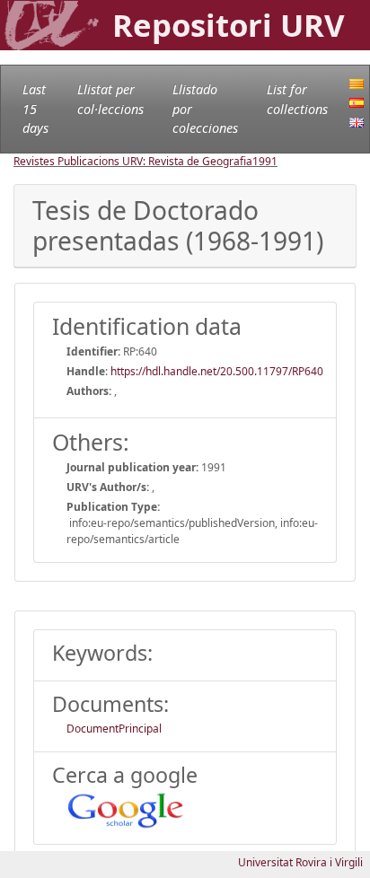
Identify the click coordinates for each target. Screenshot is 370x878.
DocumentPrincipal (114, 728)
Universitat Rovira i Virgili (300, 862)
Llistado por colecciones (205, 108)
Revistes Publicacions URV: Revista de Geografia (132, 161)
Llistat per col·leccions (110, 99)
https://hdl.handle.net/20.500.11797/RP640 (216, 371)
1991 (265, 161)
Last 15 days (35, 108)
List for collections (297, 99)
